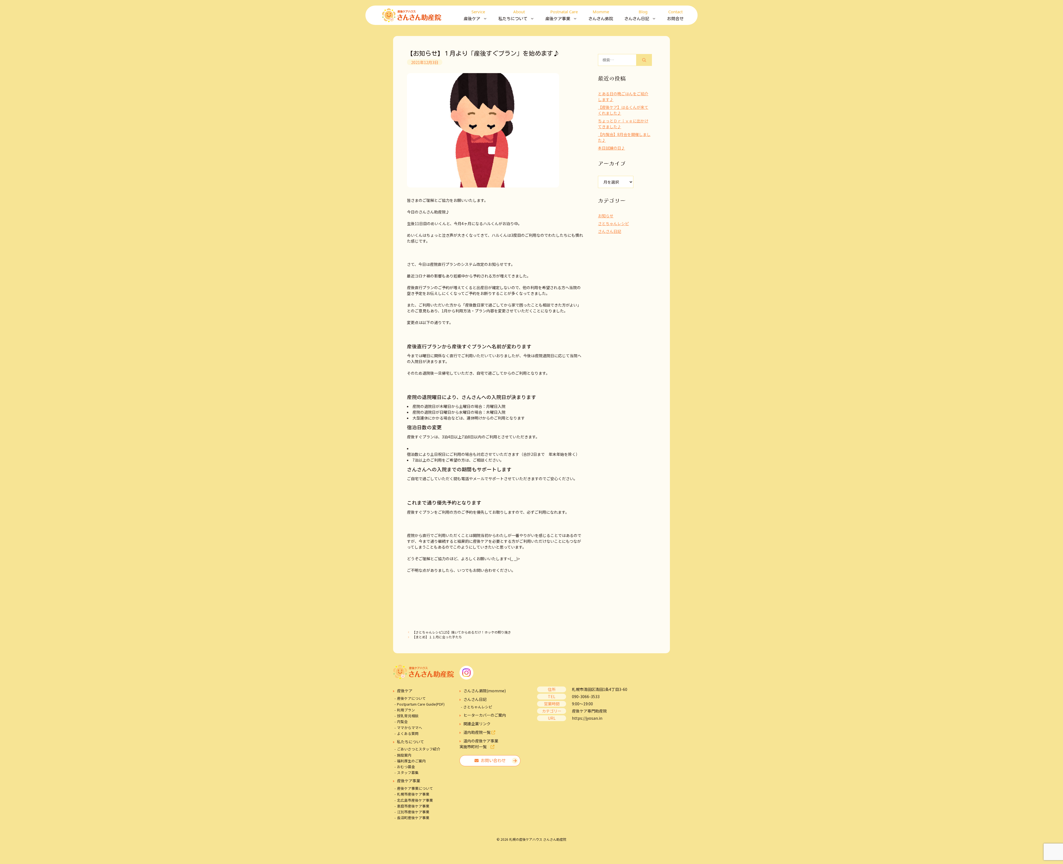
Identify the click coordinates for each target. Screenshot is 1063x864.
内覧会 (402, 721)
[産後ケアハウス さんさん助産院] (411, 15)
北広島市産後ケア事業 (415, 800)
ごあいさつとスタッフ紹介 (418, 749)
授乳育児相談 (408, 715)
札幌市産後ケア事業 (413, 794)
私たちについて (410, 741)
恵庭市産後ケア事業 (413, 806)
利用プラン (406, 710)
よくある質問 (408, 733)
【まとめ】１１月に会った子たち (437, 636)
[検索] (644, 60)
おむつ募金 (406, 766)
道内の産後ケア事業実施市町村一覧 (479, 743)
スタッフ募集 (408, 772)
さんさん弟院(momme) (484, 690)
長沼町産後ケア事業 (413, 817)
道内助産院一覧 (477, 732)
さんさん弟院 (600, 15)
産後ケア (404, 690)
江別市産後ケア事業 (413, 811)
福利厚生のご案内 (411, 760)
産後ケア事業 (408, 780)
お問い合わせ (492, 760)
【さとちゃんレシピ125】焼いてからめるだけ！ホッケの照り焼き (461, 632)
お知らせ (605, 215)
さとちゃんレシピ (613, 223)
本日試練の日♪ (611, 148)
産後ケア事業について (415, 788)
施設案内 (404, 755)
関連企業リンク (477, 723)
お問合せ (675, 15)
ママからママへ (409, 727)
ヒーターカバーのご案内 (484, 715)
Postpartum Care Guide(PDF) (421, 704)
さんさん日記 (609, 231)
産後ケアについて (411, 698)
